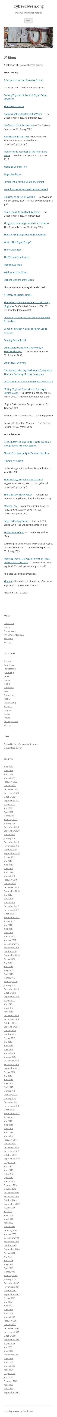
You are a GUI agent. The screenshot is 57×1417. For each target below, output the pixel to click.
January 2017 (10, 940)
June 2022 (8, 766)
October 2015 (10, 992)
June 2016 (8, 966)
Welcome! (8, 638)
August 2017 (9, 921)
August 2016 (9, 958)
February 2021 (10, 819)
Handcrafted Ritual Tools (17, 136)
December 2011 (11, 1102)
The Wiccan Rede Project (17, 257)
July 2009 (8, 1211)
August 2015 (9, 1000)
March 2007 (9, 1317)
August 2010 (9, 1162)
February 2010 (10, 1185)
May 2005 (8, 1358)
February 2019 (10, 879)
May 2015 (8, 1007)
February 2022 (10, 781)
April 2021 (8, 811)
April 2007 (8, 1313)
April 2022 (8, 774)
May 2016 (8, 970)
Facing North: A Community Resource (21, 744)
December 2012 (11, 1060)
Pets (6, 691)
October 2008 (10, 1245)
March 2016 (9, 977)
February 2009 (10, 1230)
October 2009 (10, 1200)
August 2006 (9, 1343)
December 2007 (11, 1283)
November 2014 (11, 1019)
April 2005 (8, 1362)
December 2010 (11, 1147)
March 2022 (9, 778)
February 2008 (10, 1275)
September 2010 (11, 1158)
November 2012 (11, 1064)
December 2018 (11, 887)
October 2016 (10, 951)
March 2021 (9, 815)
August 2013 (9, 1038)
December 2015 (11, 989)
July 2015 (8, 1004)
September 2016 (11, 955)
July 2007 (8, 1301)
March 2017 (9, 936)
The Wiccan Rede (13, 249)
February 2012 (10, 1094)
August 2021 (9, 804)
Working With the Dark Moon (19, 279)
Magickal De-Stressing (15, 166)
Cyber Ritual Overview (15, 362)
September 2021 (11, 800)
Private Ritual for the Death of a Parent (24, 181)
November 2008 (11, 1241)
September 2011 (11, 1113)
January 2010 (10, 1188)
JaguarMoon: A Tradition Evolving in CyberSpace (28, 381)
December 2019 (11, 842)
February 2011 (10, 1139)
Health (7, 676)
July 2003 (8, 1377)
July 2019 (8, 860)
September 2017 (11, 917)
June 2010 (8, 1170)
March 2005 (9, 1366)
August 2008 (9, 1252)
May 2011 (8, 1128)
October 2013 (10, 1034)
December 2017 (11, 906)
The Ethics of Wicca (14, 106)
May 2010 (8, 1173)
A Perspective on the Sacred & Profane (24, 80)
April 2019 (8, 872)
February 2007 (10, 1320)
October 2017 (10, 913)
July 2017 (8, 925)
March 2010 (9, 1181)
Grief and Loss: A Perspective (19, 125)
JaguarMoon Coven (13, 747)
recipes (7, 710)
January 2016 (10, 985)
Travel (7, 717)
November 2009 (11, 1196)
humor (7, 680)
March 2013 (9, 1053)
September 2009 (11, 1203)
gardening (9, 672)
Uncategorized (11, 721)
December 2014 (11, 1015)
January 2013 (10, 1056)
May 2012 (8, 1083)
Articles (7, 661)
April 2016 (8, 974)
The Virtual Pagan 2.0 (14, 634)
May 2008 (8, 1264)
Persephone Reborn (14, 532)
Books (7, 627)
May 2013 (8, 1049)
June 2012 (8, 1079)
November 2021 (11, 793)
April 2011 (8, 1132)
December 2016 (11, 943)
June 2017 (8, 928)
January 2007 (10, 1324)
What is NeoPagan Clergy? (17, 242)
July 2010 (8, 1166)
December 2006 (11, 1328)
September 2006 (11, 1339)
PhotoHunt (9, 695)
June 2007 (8, 1305)
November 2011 (11, 1105)
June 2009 (8, 1215)
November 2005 (11, 1354)
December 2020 (11, 827)
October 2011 (10, 1109)
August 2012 (9, 1072)
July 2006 (8, 1347)
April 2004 (8, 1369)
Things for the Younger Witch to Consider (25, 223)
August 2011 (9, 1117)
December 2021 (11, 789)
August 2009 (9, 1207)
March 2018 (9, 902)
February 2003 (10, 1381)
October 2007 (10, 1290)
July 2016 (8, 962)
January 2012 (10, 1098)
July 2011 (8, 1121)
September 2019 (11, 853)
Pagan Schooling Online (16, 520)
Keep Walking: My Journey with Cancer (23, 479)
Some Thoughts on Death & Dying (22, 211)
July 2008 (8, 1256)
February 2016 (10, 981)
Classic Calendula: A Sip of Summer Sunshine (27, 453)
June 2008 (8, 1260)
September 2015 (11, 996)
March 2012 (9, 1090)
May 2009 (8, 1219)
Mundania (9, 687)
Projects (8, 706)
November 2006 (11, 1332)
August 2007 (9, 1298)
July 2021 (8, 808)
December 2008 (11, 1237)
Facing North (10, 668)
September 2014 (11, 1026)
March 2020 (9, 834)
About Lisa (9, 623)
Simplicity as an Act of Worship (19, 196)
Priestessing (10, 631)
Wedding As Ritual (13, 264)
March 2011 (9, 1136)
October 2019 (10, 849)
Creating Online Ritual (15, 340)
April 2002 (8, 1384)
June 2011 (8, 1124)
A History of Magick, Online (18, 294)
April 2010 (8, 1177)
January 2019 (10, 883)
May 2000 (8, 1388)
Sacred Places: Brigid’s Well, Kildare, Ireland (26, 189)
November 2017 (11, 909)
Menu (28, 20)
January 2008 (10, 1279)
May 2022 (8, 770)
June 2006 (8, 1350)
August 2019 (9, 857)
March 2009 (9, 1226)
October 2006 (10, 1335)
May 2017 (8, 932)
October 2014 (10, 1023)
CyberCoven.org (28, 6)
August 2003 (9, 1373)
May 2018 (8, 898)
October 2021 (10, 796)
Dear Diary (9, 665)
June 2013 (8, 1045)
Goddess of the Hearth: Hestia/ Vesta (23, 113)
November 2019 (11, 845)
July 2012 (8, 1075)
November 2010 (11, 1151)
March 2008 (9, 1271)
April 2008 (8, 1268)
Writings (8, 642)
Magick (7, 683)
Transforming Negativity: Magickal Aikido (25, 234)
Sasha (7, 714)
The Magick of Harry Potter (18, 494)
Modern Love (11, 505)
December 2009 (11, 1192)
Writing (7, 725)
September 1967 (11, 1392)
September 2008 (11, 1249)
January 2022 (10, 785)
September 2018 (11, 891)
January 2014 (10, 1030)
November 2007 (11, 1286)
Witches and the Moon (15, 272)
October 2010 (10, 1154)
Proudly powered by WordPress (18, 1411)
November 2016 (11, 947)
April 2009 (8, 1222)
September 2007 (11, 1294)
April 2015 (8, 1011)
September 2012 (11, 1068)
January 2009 (10, 1234)
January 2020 (10, 838)
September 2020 (11, 830)
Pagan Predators (12, 174)
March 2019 (9, 876)
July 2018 (8, 894)
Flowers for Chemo (14, 460)
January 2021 (10, 823)
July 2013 (8, 1041)
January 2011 (10, 1143)
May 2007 (8, 1309)
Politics (7, 698)
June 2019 (8, 864)
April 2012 (8, 1087)
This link (8, 581)
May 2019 (8, 868)
